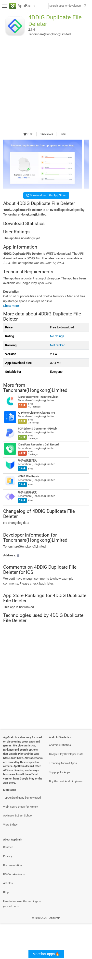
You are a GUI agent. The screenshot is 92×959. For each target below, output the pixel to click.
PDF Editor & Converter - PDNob (37, 429)
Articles (8, 883)
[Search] (85, 6)
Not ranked (57, 345)
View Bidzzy (10, 824)
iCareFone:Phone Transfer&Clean (38, 397)
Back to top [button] (82, 923)
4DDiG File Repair (28, 476)
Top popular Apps (59, 772)
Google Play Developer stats (66, 754)
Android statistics (60, 745)
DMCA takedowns (14, 874)
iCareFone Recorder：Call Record (38, 444)
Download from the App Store (47, 195)
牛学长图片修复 (27, 492)
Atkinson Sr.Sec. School (17, 815)
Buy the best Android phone (65, 781)
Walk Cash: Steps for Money (20, 806)
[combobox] (65, 6)
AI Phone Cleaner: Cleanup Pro (36, 413)
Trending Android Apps (63, 763)
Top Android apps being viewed (22, 797)
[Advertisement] (46, 85)
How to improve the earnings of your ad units (22, 904)
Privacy (7, 856)
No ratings (57, 336)
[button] (46, 555)
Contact (8, 847)
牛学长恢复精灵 (27, 460)
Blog (6, 892)
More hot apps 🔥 (46, 954)
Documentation (12, 865)
